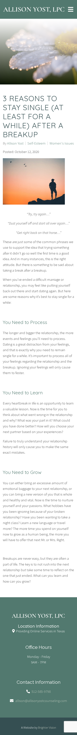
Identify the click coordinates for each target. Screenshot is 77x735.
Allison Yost (15, 143)
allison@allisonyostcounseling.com (41, 700)
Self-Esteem (36, 143)
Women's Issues (62, 143)
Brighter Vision (47, 727)
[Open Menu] (70, 9)
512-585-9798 (41, 691)
